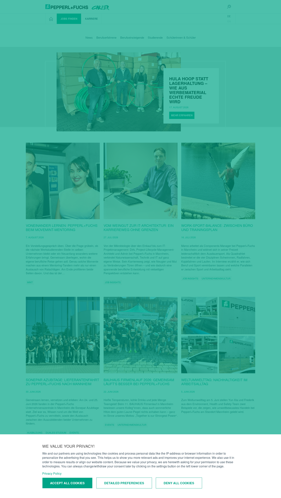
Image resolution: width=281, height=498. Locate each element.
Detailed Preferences (124, 483)
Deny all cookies (179, 483)
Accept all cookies (67, 483)
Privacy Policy (52, 473)
